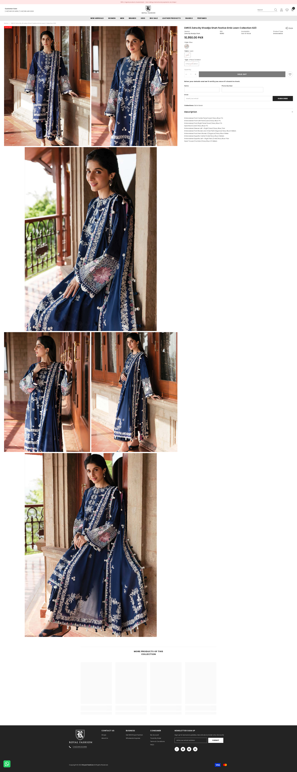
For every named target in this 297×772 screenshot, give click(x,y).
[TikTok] (189, 749)
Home (6, 23)
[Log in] (281, 10)
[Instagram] (183, 749)
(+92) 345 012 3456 (11, 11)
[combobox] (265, 10)
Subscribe (283, 98)
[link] (96, 709)
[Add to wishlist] (290, 74)
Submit (215, 740)
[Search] (267, 10)
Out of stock (198, 105)
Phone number (227, 86)
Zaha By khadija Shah (192, 33)
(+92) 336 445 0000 (27, 11)
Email (186, 95)
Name (186, 86)
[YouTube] (195, 749)
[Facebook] (177, 749)
